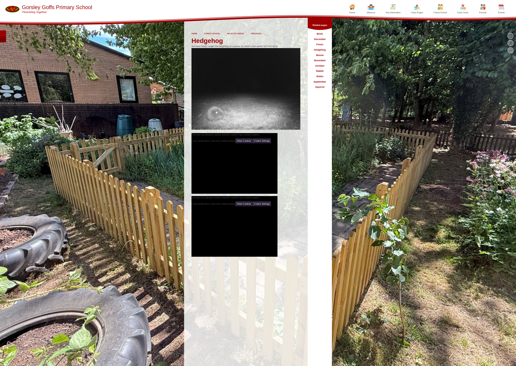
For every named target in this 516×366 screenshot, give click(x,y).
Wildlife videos (235, 33)
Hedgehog (256, 33)
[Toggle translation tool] (3, 39)
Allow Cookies (244, 141)
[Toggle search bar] (3, 33)
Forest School (212, 33)
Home (194, 33)
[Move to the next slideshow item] (510, 50)
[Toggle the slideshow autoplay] (510, 36)
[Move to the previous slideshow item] (510, 43)
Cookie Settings (262, 141)
